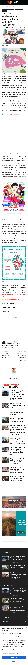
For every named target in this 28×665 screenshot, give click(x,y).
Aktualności (4, 394)
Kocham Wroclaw (9, 27)
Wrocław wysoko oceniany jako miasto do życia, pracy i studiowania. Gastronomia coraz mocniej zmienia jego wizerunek (18, 409)
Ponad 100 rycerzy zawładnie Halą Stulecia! (7, 355)
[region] (14, 645)
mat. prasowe (15, 9)
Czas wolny (11, 6)
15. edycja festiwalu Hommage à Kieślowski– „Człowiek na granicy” (17, 419)
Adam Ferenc (9, 341)
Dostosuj (14, 661)
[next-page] (5, 484)
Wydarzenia (4, 10)
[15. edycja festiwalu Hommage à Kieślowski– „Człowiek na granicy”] (5, 420)
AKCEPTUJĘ (14, 657)
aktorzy (15, 341)
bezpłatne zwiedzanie (7, 343)
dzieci (18, 343)
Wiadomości (21, 9)
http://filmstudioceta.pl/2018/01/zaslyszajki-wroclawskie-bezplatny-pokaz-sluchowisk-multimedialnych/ (14, 297)
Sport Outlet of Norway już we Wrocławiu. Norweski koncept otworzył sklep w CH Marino (17, 451)
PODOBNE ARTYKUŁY (11, 385)
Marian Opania (18, 345)
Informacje (9, 9)
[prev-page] (3, 484)
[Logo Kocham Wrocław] (14, 2)
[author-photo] (14, 374)
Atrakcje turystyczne (4, 480)
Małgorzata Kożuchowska (7, 345)
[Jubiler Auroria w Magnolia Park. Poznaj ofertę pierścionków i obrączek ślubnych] (5, 469)
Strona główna (5, 6)
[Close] (26, 627)
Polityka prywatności (13, 653)
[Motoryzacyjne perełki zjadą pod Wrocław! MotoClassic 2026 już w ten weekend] (5, 460)
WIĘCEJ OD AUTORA (10, 387)
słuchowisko (4, 347)
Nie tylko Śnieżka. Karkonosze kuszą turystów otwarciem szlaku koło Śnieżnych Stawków (17, 600)
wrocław (11, 347)
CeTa (14, 343)
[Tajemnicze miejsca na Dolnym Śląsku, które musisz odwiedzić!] (5, 478)
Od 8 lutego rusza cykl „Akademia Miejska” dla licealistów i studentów (21, 357)
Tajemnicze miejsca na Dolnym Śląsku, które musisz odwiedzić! (17, 478)
